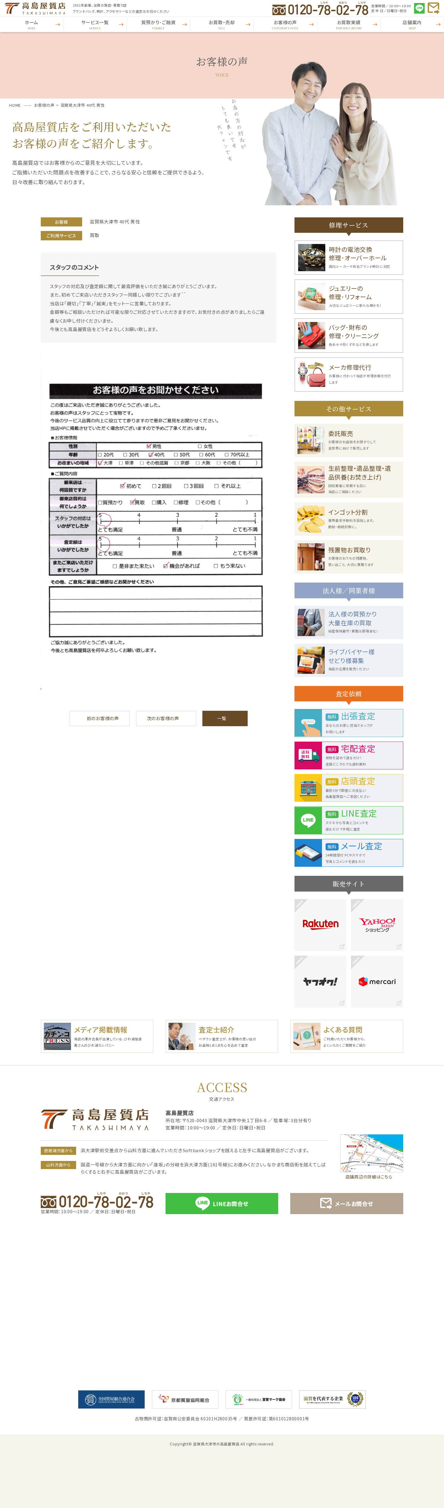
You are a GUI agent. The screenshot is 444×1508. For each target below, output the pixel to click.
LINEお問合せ (230, 1203)
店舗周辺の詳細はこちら (369, 1177)
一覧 (222, 718)
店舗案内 (412, 24)
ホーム (31, 24)
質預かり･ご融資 (158, 24)
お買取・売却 (222, 24)
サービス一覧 (95, 24)
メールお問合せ (354, 1203)
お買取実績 (349, 24)
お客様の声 (285, 24)
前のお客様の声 (103, 718)
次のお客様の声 (163, 718)
